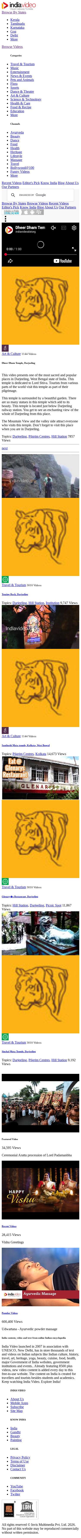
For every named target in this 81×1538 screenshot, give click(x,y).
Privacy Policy (20, 1457)
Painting (16, 1440)
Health (14, 148)
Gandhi (15, 1432)
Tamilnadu (17, 23)
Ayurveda (17, 132)
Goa (13, 31)
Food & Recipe (20, 107)
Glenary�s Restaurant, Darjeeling (20, 896)
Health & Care (20, 103)
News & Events (21, 76)
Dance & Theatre (22, 91)
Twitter (15, 1494)
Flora (13, 84)
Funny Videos (20, 171)
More (14, 39)
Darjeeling (20, 436)
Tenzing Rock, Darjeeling (15, 594)
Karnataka (17, 27)
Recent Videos (12, 183)
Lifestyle (16, 156)
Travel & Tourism (22, 64)
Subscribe (17, 1407)
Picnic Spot (53, 905)
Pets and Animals (22, 80)
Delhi (14, 35)
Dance (14, 140)
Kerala (14, 20)
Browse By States (14, 12)
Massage (16, 160)
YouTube (16, 1486)
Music (14, 68)
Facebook (17, 1490)
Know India (49, 183)
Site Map (16, 1411)
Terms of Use (19, 1461)
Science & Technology (25, 99)
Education (17, 111)
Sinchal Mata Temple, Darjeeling (19, 1051)
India (13, 1428)
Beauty (15, 136)
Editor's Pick (31, 183)
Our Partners (10, 187)
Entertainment (19, 72)
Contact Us (18, 1469)
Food (13, 144)
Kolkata (40, 754)
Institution (52, 603)
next (5, 448)
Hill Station (59, 436)
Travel (14, 164)
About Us (72, 183)
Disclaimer (17, 1465)
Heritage (16, 152)
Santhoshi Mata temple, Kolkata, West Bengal (26, 745)
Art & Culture (19, 95)
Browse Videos (12, 47)
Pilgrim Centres (39, 436)
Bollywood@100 (22, 168)
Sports (14, 87)
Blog (61, 183)
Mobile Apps (19, 1403)
